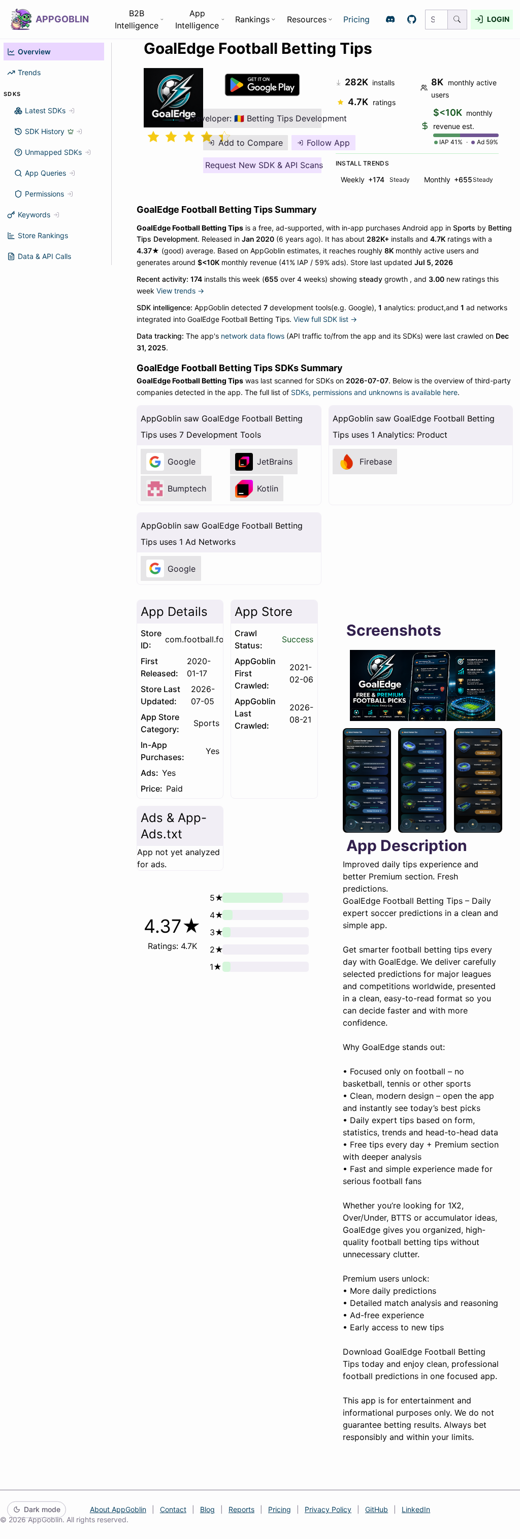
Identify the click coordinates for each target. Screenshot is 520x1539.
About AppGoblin (118, 1509)
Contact (173, 1509)
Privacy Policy (328, 1509)
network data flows (252, 336)
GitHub (376, 1509)
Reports (241, 1509)
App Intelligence (197, 19)
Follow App (328, 143)
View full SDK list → (325, 319)
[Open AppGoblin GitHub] (412, 19)
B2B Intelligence (136, 19)
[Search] (457, 19)
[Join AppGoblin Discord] (390, 19)
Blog (207, 1509)
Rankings (252, 19)
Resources (307, 19)
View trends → (180, 290)
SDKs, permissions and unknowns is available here (374, 392)
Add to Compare (250, 143)
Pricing (356, 19)
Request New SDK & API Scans (263, 165)
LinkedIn (416, 1509)
